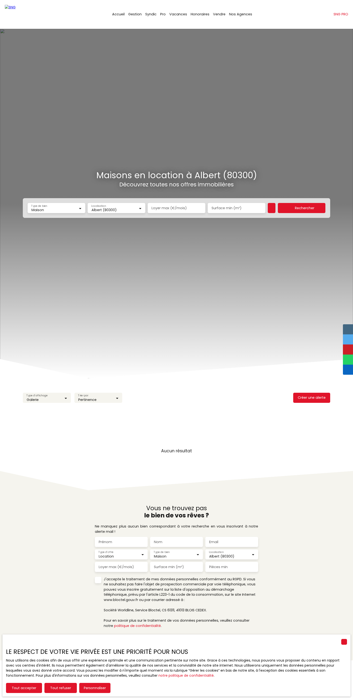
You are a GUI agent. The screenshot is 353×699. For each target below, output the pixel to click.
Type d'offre (105, 552)
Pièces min (218, 567)
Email (213, 542)
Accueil (118, 14)
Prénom (105, 542)
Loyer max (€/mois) (169, 208)
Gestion (135, 14)
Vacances (178, 14)
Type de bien (39, 206)
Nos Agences (240, 14)
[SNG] (29, 14)
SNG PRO (341, 14)
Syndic (151, 14)
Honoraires (200, 14)
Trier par (83, 395)
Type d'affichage (36, 395)
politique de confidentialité (137, 625)
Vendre (219, 14)
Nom (158, 542)
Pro (163, 14)
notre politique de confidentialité (186, 675)
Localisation (98, 206)
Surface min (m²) (227, 208)
